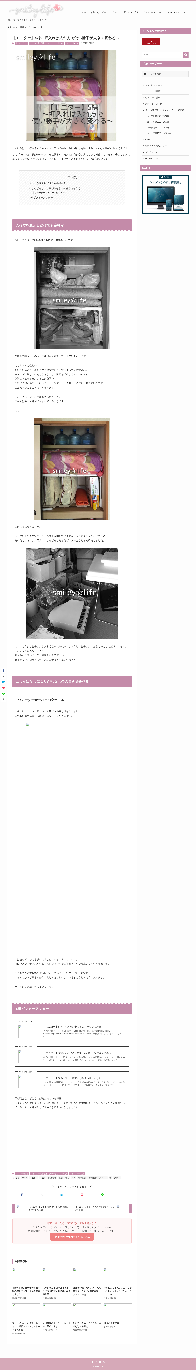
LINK (147, 139)
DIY (17, 1178)
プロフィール (151, 152)
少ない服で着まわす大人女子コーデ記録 (164, 110)
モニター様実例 (154, 91)
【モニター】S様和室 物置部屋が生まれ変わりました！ (74, 1078)
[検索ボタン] (185, 12)
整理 (73, 1178)
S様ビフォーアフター (41, 197)
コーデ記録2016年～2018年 (159, 133)
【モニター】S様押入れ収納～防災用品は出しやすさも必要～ (77, 1053)
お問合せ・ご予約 (153, 104)
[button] (21, 1194)
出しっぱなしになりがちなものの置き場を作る (55, 188)
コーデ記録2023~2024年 (158, 116)
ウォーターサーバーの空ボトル (50, 192)
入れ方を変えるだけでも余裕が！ (47, 183)
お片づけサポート (153, 85)
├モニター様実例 (71, 43)
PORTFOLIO (151, 158)
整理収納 (82, 1178)
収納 (61, 1178)
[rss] (103, 1362)
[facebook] (92, 1362)
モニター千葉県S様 (48, 1178)
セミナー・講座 (152, 97)
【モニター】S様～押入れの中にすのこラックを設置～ (73, 1026)
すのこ (24, 1178)
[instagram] (96, 1362)
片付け (117, 1178)
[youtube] (99, 1362)
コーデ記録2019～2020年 (158, 128)
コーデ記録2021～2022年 (158, 122)
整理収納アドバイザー (97, 1178)
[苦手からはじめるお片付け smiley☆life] (35, 10)
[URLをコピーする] (122, 1194)
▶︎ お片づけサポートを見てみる (72, 1237)
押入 (67, 1178)
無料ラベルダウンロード (157, 146)
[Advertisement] (72, 1140)
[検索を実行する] (186, 55)
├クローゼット (21, 43)
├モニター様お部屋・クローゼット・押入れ (46, 43)
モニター (34, 1178)
